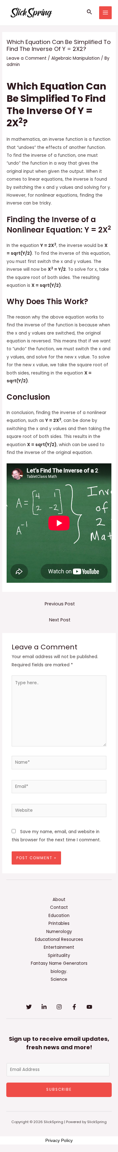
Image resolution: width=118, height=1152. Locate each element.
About (59, 900)
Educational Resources (59, 939)
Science (59, 979)
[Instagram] (59, 1007)
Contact (59, 907)
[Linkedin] (44, 1007)
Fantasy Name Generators (59, 963)
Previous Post (60, 604)
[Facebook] (74, 1007)
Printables (59, 923)
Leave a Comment (27, 58)
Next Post (59, 620)
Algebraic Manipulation (75, 58)
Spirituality (59, 955)
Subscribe (59, 1089)
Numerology (59, 932)
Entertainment (59, 947)
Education (59, 916)
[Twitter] (29, 1007)
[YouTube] (89, 1007)
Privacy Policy (59, 1140)
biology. (59, 972)
